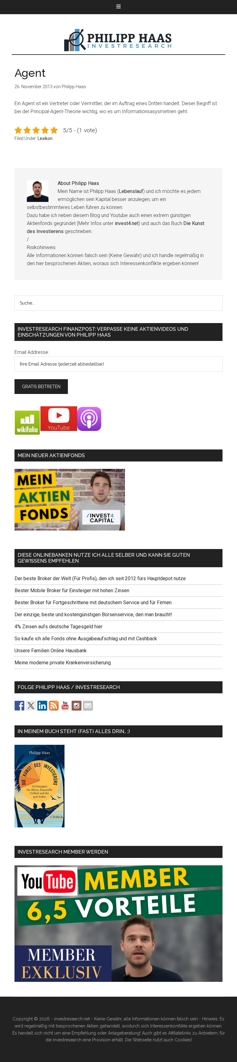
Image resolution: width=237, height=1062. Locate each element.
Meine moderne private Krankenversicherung (63, 663)
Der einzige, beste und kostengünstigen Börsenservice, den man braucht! (93, 614)
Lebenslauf (131, 191)
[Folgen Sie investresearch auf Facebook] (19, 706)
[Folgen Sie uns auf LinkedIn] (42, 706)
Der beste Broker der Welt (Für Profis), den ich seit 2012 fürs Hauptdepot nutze (100, 578)
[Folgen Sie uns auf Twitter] (31, 706)
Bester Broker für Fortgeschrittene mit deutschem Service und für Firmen (93, 602)
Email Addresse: (32, 352)
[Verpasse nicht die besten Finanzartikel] (88, 706)
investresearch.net (118, 40)
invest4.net (127, 223)
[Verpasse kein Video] (65, 706)
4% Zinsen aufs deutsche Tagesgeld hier (58, 626)
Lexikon (45, 138)
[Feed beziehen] (54, 706)
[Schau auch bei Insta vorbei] (76, 706)
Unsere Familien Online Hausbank (51, 651)
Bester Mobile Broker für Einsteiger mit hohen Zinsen (72, 590)
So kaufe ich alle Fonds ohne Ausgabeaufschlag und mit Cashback (86, 639)
